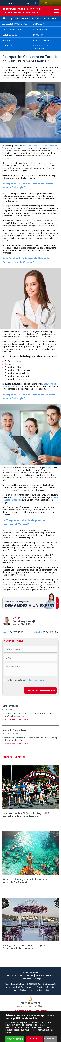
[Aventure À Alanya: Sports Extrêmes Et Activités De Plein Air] (30, 874)
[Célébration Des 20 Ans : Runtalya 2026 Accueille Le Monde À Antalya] (30, 808)
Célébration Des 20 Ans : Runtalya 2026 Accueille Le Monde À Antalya (25, 814)
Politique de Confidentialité (20, 990)
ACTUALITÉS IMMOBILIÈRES (14, 23)
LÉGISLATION (8, 40)
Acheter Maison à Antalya (30, 978)
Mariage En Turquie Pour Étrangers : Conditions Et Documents (24, 946)
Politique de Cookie (44, 990)
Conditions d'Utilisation (46, 987)
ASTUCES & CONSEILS (12, 29)
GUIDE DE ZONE (9, 34)
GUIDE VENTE (8, 45)
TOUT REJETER (34, 1038)
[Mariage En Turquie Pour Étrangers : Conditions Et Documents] (30, 940)
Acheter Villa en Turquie (46, 975)
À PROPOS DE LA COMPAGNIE (40, 47)
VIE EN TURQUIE (40, 29)
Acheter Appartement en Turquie (19, 975)
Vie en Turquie (21, 18)
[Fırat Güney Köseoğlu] (6, 621)
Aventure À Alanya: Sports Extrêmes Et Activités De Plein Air (26, 880)
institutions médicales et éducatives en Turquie (29, 146)
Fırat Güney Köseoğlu (24, 621)
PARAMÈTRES (50, 1038)
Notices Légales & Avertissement (19, 987)
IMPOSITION (38, 34)
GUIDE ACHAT (39, 23)
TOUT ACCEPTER (15, 1039)
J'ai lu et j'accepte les (26, 680)
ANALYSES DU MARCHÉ (43, 40)
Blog (10, 18)
